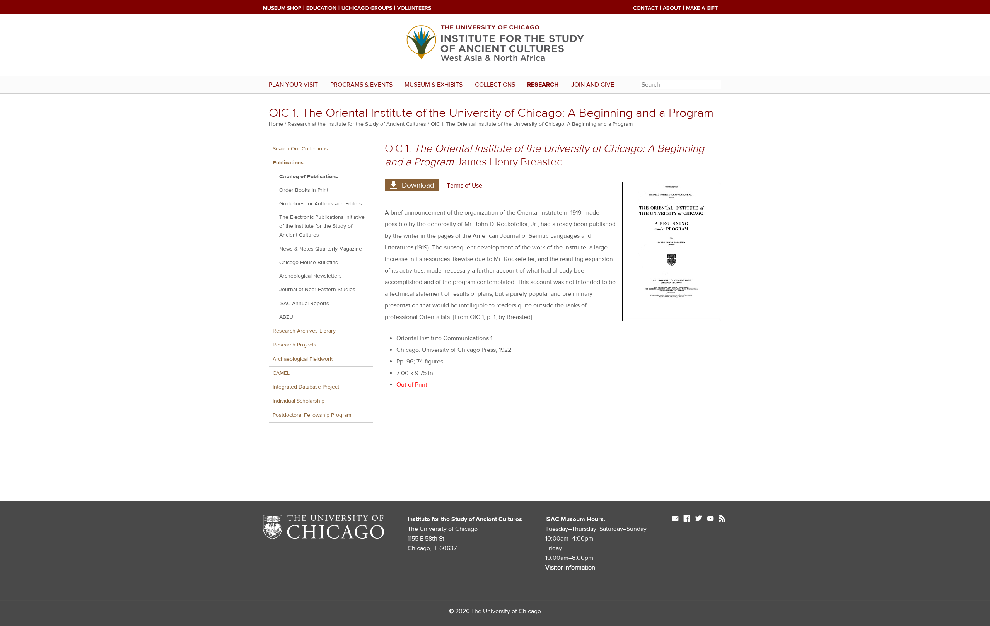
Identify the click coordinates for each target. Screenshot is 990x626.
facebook (687, 519)
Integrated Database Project (306, 387)
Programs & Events (361, 85)
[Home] (495, 45)
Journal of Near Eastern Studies (317, 289)
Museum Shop (282, 8)
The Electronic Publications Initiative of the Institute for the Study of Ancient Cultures (322, 226)
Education (321, 8)
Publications (288, 162)
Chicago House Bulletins (308, 262)
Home (276, 124)
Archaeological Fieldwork (303, 359)
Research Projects (294, 344)
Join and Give (592, 85)
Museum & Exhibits (434, 85)
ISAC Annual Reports (304, 303)
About (672, 8)
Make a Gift (702, 8)
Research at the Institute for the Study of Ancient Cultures (357, 124)
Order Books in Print (303, 190)
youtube (710, 519)
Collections (495, 85)
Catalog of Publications (308, 176)
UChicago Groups (366, 8)
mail (675, 519)
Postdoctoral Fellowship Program (312, 415)
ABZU (286, 317)
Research (543, 85)
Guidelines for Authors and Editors (320, 203)
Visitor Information (570, 567)
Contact (645, 8)
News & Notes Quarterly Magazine (320, 249)
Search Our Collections (300, 148)
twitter (698, 519)
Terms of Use (464, 185)
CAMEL (281, 373)
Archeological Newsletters (310, 276)
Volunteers (414, 8)
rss (722, 519)
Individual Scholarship (298, 400)
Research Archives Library (304, 330)
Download (418, 185)
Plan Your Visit (293, 85)
